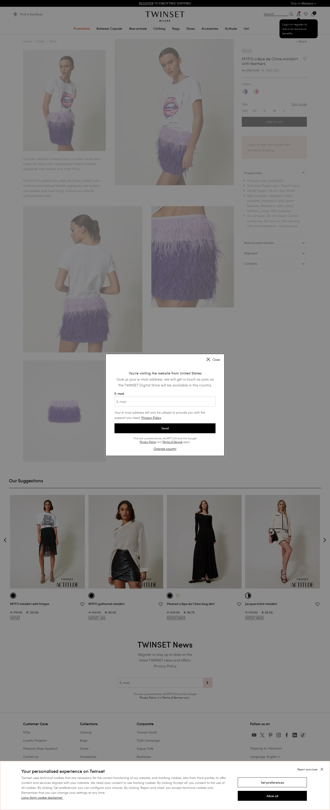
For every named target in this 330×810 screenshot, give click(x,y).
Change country (165, 449)
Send (165, 428)
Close (216, 360)
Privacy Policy (151, 417)
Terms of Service (172, 442)
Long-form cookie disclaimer (41, 797)
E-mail (119, 394)
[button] (272, 782)
